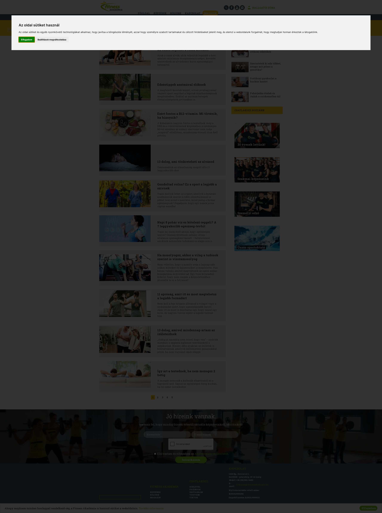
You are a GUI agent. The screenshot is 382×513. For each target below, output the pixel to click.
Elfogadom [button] (26, 39)
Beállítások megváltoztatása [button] (52, 39)
